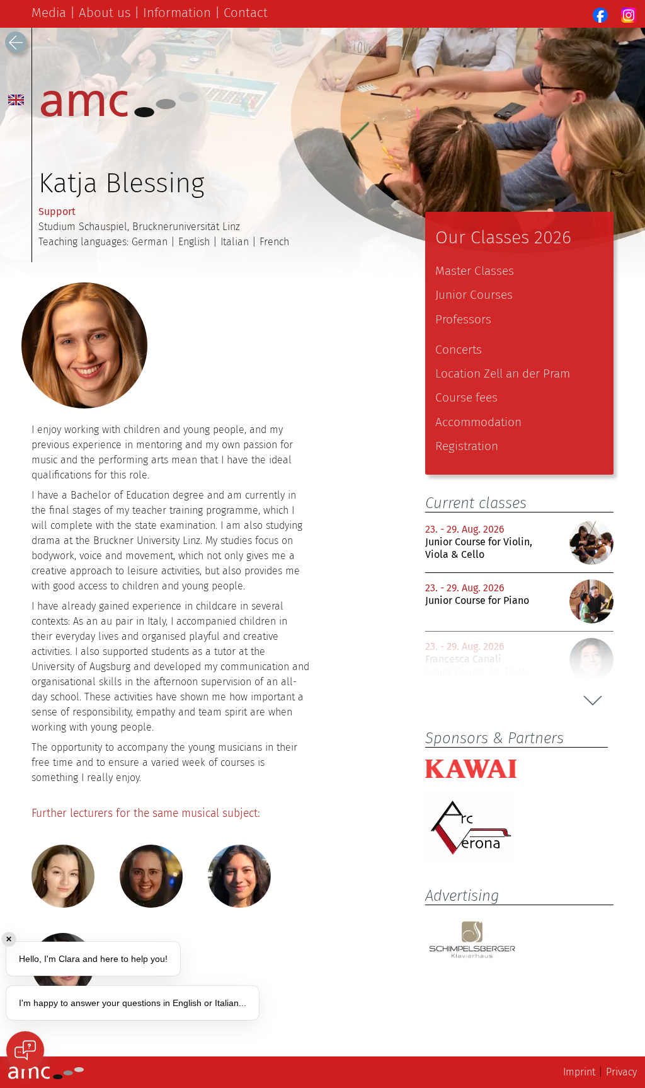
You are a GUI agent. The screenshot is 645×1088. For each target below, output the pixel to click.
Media (48, 12)
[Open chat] (25, 1050)
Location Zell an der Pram (502, 373)
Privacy (621, 1072)
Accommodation (478, 422)
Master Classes (474, 270)
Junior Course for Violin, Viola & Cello (478, 548)
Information (177, 12)
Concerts (458, 349)
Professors (463, 319)
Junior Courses (474, 294)
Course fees (466, 397)
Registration (466, 446)
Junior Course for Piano (477, 600)
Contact (246, 12)
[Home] (119, 114)
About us (104, 12)
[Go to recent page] (15, 42)
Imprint (579, 1072)
